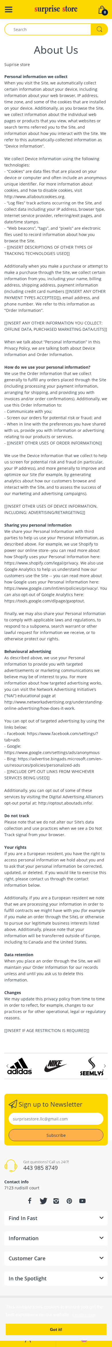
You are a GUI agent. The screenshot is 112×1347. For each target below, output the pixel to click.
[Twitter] (43, 1200)
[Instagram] (56, 1200)
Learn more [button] (84, 1314)
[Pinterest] (69, 1200)
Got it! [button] (56, 1329)
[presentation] (7, 1066)
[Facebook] (29, 1200)
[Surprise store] (56, 9)
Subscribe (56, 1135)
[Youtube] (82, 1200)
